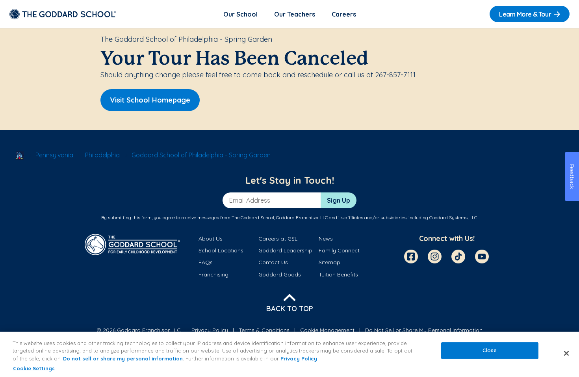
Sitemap (329, 262)
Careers (344, 14)
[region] (289, 354)
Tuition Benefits (338, 274)
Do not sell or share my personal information (123, 358)
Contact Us (273, 262)
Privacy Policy (209, 330)
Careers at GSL (277, 238)
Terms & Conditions (264, 330)
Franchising (213, 274)
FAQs (206, 262)
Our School (240, 14)
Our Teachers (294, 14)
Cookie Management (327, 330)
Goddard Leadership (285, 250)
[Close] (566, 353)
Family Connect (339, 250)
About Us (211, 238)
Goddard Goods (279, 274)
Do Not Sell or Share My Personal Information (423, 330)
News (326, 238)
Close (489, 350)
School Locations (221, 250)
